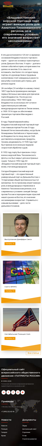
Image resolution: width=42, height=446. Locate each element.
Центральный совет (29, 429)
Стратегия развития (29, 439)
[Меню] (39, 3)
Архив (3, 435)
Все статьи (33, 353)
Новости (4, 426)
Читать (9, 244)
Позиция (4, 429)
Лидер (24, 426)
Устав (24, 435)
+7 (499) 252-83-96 (7, 411)
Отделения (26, 432)
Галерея (4, 432)
